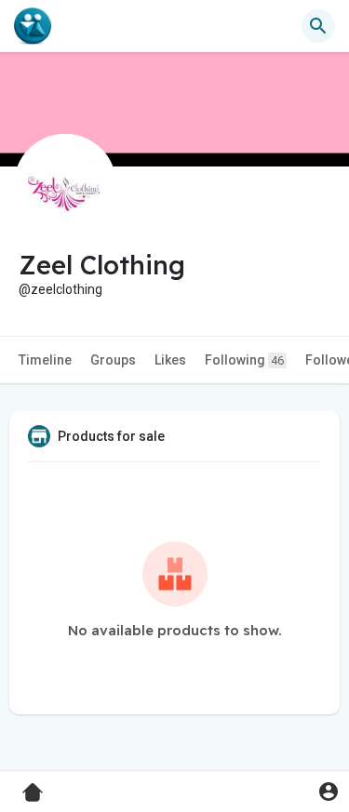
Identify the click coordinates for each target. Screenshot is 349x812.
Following (244, 360)
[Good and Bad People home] (32, 26)
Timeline (45, 360)
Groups (113, 360)
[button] (328, 791)
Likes (170, 360)
